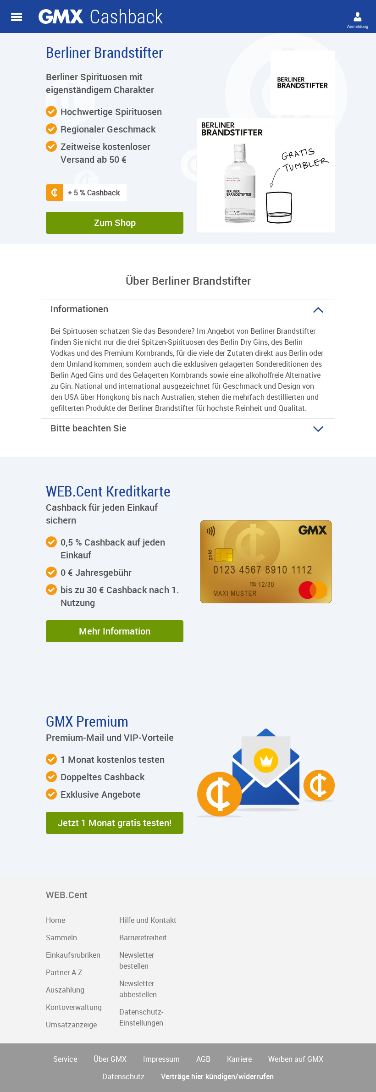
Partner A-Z (64, 972)
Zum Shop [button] (115, 222)
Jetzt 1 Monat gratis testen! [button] (114, 822)
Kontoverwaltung (74, 1007)
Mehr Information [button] (114, 631)
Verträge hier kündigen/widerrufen (217, 1076)
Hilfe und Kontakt (148, 920)
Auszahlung (65, 990)
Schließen (16, 17)
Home (55, 920)
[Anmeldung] (357, 16)
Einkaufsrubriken (73, 955)
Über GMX (110, 1059)
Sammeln (61, 937)
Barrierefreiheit (143, 937)
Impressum (161, 1059)
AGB (203, 1059)
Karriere (239, 1059)
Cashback (61, 16)
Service (65, 1059)
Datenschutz (123, 1076)
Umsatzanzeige (71, 1025)
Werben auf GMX (295, 1059)
